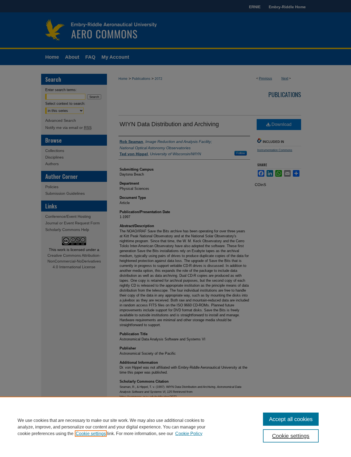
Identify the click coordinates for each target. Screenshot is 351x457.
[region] (175, 427)
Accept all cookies (291, 419)
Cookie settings (91, 433)
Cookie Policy (188, 433)
